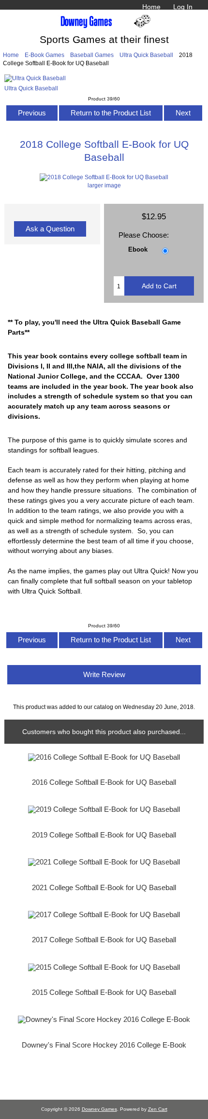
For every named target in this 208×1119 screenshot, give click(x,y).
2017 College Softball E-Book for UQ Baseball (104, 940)
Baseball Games (92, 55)
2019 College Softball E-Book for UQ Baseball (104, 835)
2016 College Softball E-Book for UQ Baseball (104, 782)
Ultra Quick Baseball (146, 55)
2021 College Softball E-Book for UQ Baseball (104, 888)
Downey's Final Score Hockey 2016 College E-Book (104, 1045)
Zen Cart (157, 1109)
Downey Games (99, 1109)
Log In (183, 7)
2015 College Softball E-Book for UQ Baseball (104, 992)
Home (151, 7)
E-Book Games (44, 55)
